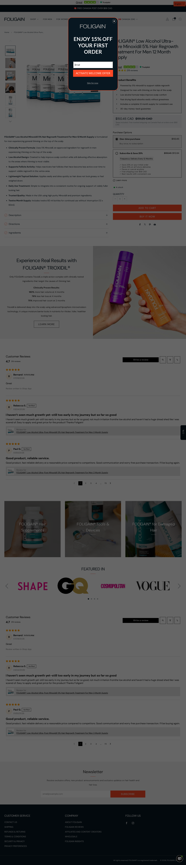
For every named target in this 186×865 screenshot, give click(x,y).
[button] (114, 21)
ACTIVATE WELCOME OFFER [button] (93, 73)
